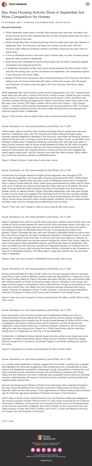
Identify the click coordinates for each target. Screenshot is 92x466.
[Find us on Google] (49, 450)
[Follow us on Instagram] (33, 450)
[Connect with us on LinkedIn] (38, 450)
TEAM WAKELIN (17, 4)
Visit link (8, 421)
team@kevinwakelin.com (41, 444)
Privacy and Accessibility (39, 456)
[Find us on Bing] (54, 450)
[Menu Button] (87, 4)
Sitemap (49, 456)
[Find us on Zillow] (60, 450)
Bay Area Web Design (59, 456)
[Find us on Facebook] (44, 450)
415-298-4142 (54, 444)
